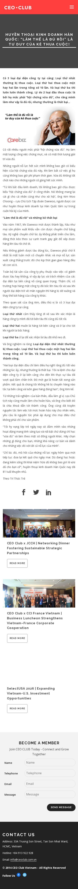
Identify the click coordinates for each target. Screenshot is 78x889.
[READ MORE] (17, 567)
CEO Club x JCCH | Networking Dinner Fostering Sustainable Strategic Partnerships (38, 548)
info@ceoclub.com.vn (23, 859)
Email (8, 784)
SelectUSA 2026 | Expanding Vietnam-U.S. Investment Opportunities (31, 693)
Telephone (11, 773)
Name (8, 763)
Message (10, 794)
